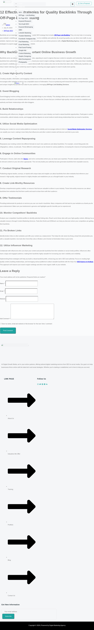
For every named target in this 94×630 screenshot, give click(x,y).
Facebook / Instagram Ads (27, 38)
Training (21, 71)
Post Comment (8, 330)
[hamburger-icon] (72, 4)
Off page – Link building (26, 15)
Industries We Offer (25, 65)
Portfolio (21, 68)
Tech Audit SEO (24, 24)
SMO (20, 30)
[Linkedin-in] (46, 384)
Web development (25, 59)
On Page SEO (23, 18)
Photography (23, 62)
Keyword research (25, 21)
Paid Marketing (23, 41)
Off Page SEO (8, 31)
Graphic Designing (25, 56)
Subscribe (8, 616)
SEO (20, 12)
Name (2, 283)
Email (2, 291)
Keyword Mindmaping (26, 27)
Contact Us (22, 76)
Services (21, 9)
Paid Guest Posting (25, 47)
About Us (22, 6)
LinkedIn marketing (25, 33)
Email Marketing (24, 44)
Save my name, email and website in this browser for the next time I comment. (27, 324)
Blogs (20, 74)
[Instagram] (38, 384)
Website (2, 299)
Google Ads (22, 50)
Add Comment (5, 319)
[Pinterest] (42, 384)
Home (21, 3)
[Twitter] (40, 384)
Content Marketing (25, 53)
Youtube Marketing (25, 36)
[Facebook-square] (44, 384)
